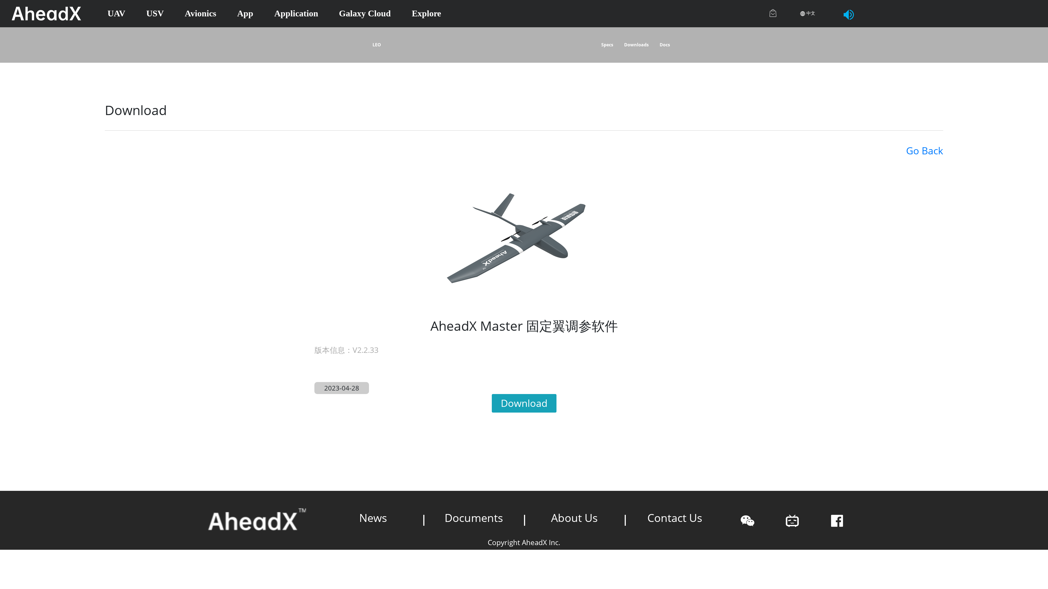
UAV (116, 13)
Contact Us (674, 517)
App (245, 13)
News (373, 517)
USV (155, 13)
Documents (474, 517)
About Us (574, 517)
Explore (426, 13)
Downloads (636, 45)
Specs (607, 45)
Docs (665, 45)
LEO (377, 45)
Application (296, 13)
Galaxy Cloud (365, 13)
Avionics (200, 13)
